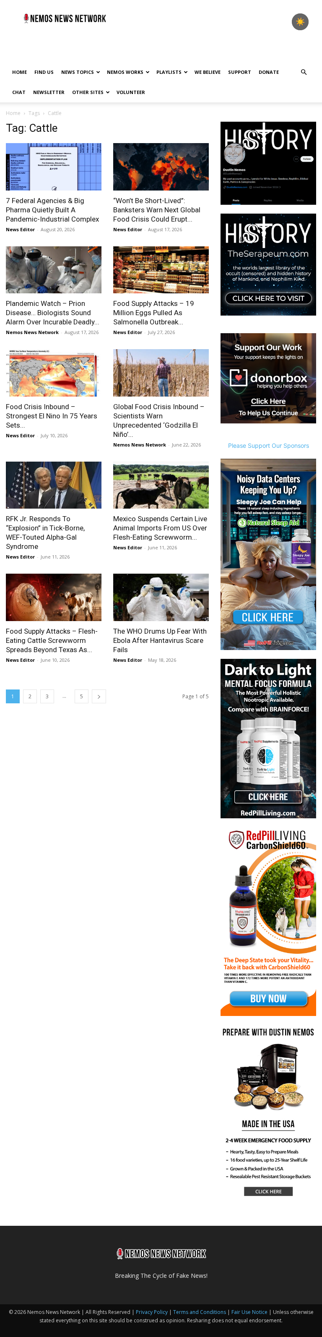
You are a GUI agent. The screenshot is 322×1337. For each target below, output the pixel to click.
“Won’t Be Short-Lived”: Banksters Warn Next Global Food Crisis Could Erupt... (156, 209)
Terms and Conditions (199, 1312)
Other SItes (88, 92)
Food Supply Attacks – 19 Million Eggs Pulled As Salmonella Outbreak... (153, 312)
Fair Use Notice (250, 1312)
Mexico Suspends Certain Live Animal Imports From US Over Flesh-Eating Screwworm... (160, 527)
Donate (269, 72)
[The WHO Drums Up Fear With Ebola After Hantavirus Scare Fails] (161, 597)
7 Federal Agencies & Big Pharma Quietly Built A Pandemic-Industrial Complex (52, 209)
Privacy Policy (152, 1312)
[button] (303, 72)
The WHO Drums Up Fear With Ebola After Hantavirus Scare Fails (160, 640)
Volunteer (131, 92)
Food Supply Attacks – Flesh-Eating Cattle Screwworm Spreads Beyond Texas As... (52, 640)
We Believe (208, 72)
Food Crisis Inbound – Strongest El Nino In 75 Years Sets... (51, 415)
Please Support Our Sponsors (268, 445)
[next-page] (99, 696)
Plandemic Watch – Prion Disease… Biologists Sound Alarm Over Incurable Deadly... (52, 312)
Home (19, 72)
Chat (19, 92)
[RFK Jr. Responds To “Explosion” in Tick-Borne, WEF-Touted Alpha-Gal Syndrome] (53, 485)
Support (239, 72)
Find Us (44, 72)
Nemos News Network (32, 332)
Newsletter (49, 92)
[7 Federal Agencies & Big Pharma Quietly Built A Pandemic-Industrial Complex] (53, 167)
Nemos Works (125, 72)
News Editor (20, 229)
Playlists (169, 72)
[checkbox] (300, 21)
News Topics (77, 72)
